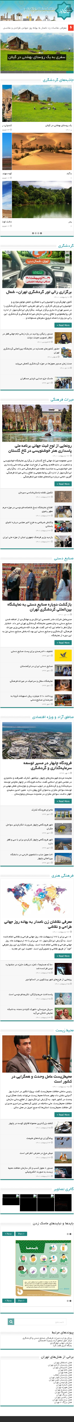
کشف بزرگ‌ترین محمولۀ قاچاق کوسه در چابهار (31, 1123)
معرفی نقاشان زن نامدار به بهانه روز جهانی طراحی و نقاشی (35, 27)
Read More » (63, 325)
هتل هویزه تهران (64, 1387)
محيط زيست (65, 1030)
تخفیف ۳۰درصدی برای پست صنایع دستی (32, 651)
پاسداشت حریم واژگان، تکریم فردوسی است (31, 994)
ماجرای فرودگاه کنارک (42, 810)
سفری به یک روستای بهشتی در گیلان (36, 57)
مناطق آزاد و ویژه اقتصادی (53, 717)
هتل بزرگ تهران (64, 1395)
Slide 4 (48, 72)
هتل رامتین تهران (63, 1397)
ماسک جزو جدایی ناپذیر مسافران (36, 378)
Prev (20, 1234)
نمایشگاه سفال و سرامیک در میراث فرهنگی (31, 681)
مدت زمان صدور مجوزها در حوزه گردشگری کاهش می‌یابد (43, 364)
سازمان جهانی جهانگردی (61, 1343)
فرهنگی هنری (63, 876)
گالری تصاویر (64, 1189)
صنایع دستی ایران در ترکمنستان (36, 666)
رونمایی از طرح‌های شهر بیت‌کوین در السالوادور (48, 979)
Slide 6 (33, 72)
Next (9, 1234)
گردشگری (66, 246)
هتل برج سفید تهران (62, 1400)
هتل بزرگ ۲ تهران (63, 1402)
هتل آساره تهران (64, 1385)
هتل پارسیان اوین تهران (60, 1380)
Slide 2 (62, 72)
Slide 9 (11, 72)
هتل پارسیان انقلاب (63, 1375)
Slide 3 (55, 72)
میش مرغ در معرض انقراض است (36, 1153)
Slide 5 (40, 72)
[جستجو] (11, 1321)
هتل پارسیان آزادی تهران (60, 1365)
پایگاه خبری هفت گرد (62, 1345)
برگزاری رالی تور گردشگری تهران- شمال (39, 292)
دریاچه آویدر (65, 222)
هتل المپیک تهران (63, 1392)
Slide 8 (18, 72)
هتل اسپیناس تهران (62, 1367)
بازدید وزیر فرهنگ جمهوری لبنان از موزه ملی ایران (28, 537)
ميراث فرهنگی (62, 400)
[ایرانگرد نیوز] (37, 11)
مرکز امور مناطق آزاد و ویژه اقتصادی (55, 1340)
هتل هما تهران (65, 1372)
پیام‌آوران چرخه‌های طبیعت (39, 1138)
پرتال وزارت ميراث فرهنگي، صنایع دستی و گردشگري (47, 1338)
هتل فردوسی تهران (63, 1382)
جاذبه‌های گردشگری (58, 80)
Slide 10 (4, 72)
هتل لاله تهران (65, 1370)
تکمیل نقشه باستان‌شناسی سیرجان (35, 493)
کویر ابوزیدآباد (64, 173)
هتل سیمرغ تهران (63, 1390)
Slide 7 (26, 72)
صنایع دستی (64, 558)
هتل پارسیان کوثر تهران (60, 1377)
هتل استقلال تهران (63, 1362)
